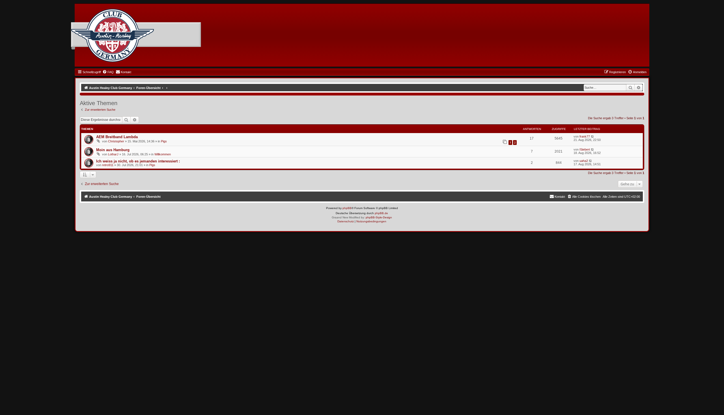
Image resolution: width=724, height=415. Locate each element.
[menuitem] (108, 72)
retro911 (107, 165)
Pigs (164, 141)
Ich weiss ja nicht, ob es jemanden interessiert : (138, 161)
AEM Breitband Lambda (117, 137)
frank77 (584, 136)
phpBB (347, 208)
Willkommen (162, 154)
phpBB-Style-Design (379, 217)
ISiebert (584, 149)
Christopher (116, 141)
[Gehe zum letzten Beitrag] (592, 136)
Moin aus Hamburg (113, 150)
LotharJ (113, 154)
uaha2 (583, 160)
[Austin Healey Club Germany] (112, 35)
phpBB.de (381, 213)
